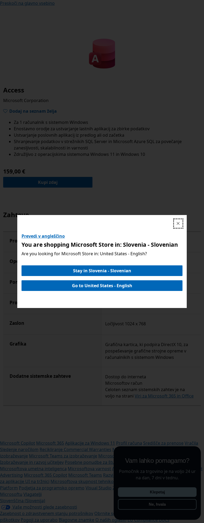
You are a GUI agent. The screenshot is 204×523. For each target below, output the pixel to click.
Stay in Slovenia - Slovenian (102, 271)
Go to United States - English (102, 286)
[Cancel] (178, 223)
